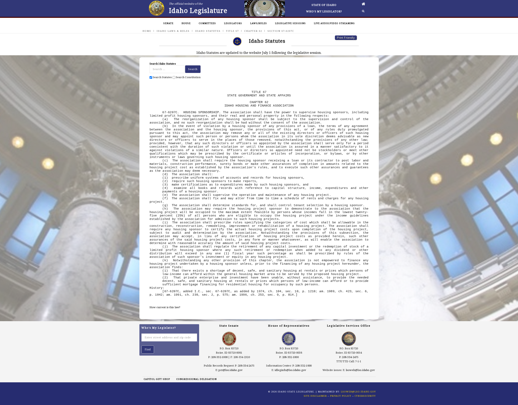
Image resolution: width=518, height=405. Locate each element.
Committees (207, 23)
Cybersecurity (365, 395)
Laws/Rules (258, 23)
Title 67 (232, 30)
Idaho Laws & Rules (173, 30)
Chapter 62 (253, 30)
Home (146, 30)
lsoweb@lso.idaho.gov (360, 370)
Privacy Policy (340, 395)
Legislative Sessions (290, 23)
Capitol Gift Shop (157, 378)
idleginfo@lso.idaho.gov (290, 370)
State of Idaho (324, 5)
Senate (168, 23)
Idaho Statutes (208, 30)
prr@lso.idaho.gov (230, 370)
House (186, 23)
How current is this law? (165, 307)
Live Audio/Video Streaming (334, 23)
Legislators (233, 23)
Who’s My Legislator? (324, 11)
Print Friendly (346, 37)
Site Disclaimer (315, 395)
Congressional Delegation (196, 378)
